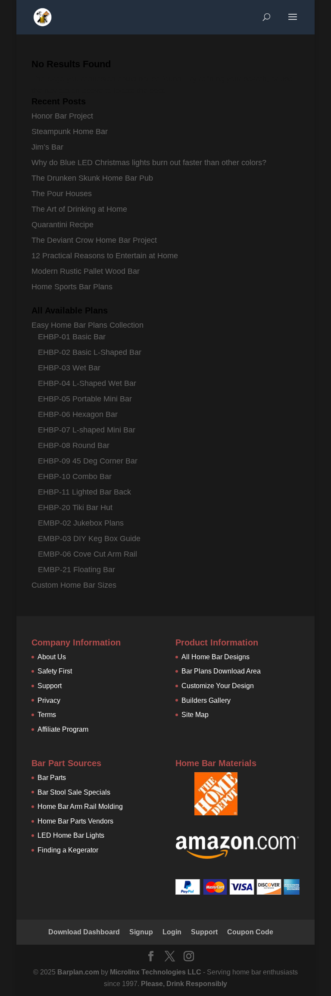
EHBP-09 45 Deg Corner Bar (87, 461)
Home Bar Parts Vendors (75, 821)
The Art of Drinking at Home (79, 209)
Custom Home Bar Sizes (73, 585)
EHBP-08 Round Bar (73, 445)
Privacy (48, 700)
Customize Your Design (217, 685)
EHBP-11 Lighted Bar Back (84, 492)
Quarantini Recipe (62, 224)
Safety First (54, 671)
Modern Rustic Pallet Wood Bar (85, 271)
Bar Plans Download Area (221, 671)
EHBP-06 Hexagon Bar (78, 414)
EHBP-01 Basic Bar (72, 336)
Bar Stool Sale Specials (73, 792)
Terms (46, 714)
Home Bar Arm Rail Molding (80, 806)
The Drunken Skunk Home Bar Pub (92, 178)
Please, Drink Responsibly (184, 983)
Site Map (195, 714)
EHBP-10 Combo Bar (75, 476)
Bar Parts (51, 777)
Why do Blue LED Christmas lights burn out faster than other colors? (148, 162)
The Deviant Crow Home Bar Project (94, 240)
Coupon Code (250, 932)
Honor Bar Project (62, 116)
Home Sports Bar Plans (71, 286)
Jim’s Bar (47, 147)
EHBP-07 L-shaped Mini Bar (86, 430)
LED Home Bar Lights (70, 835)
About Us (51, 657)
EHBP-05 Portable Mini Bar (85, 399)
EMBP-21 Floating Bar (76, 569)
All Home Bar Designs (215, 657)
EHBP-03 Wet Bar (69, 367)
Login (171, 932)
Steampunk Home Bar (69, 131)
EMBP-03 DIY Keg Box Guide (89, 538)
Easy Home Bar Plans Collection (87, 325)
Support (49, 685)
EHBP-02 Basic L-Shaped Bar (89, 352)
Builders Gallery (206, 700)
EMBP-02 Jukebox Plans (81, 523)
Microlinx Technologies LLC (156, 972)
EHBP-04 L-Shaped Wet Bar (87, 383)
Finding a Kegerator (67, 850)
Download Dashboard (84, 932)
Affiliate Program (62, 729)
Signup (141, 932)
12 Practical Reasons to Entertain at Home (104, 255)
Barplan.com (78, 972)
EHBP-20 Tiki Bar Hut (75, 507)
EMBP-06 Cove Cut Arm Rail (87, 554)
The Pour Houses (61, 193)
